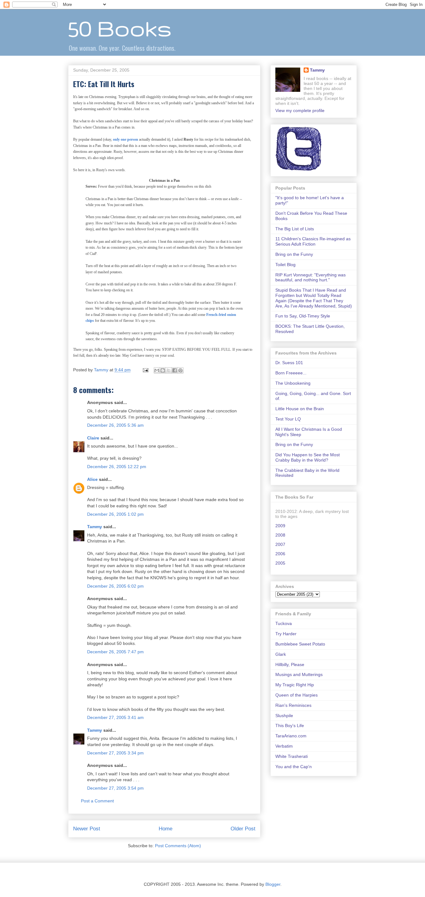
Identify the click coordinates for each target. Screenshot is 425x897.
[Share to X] (169, 370)
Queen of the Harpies (296, 695)
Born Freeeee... (290, 372)
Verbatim (284, 746)
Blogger (272, 884)
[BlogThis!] (163, 370)
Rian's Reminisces (293, 705)
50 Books (119, 28)
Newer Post (86, 829)
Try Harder (286, 633)
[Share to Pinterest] (180, 370)
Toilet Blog (285, 264)
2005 (280, 563)
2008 (280, 535)
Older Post (243, 829)
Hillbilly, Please (289, 664)
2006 (280, 553)
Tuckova (283, 623)
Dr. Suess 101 (289, 362)
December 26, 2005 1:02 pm (115, 514)
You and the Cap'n (293, 766)
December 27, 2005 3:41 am (115, 717)
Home (165, 829)
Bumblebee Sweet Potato (300, 643)
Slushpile (284, 715)
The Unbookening (293, 383)
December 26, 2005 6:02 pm (115, 586)
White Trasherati (291, 756)
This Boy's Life (289, 725)
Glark (280, 654)
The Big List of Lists (294, 228)
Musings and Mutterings (299, 674)
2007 (280, 544)
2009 (280, 525)
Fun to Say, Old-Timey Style (302, 315)
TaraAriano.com (290, 735)
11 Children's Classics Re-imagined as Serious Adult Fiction (313, 241)
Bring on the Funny (294, 254)
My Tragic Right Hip (294, 684)
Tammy (94, 526)
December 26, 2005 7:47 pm (115, 651)
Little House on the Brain (299, 408)
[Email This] (157, 370)
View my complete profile (300, 110)
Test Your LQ (288, 418)
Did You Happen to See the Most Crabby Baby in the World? (307, 457)
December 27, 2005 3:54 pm (115, 788)
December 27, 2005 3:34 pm (115, 752)
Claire (93, 437)
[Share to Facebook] (174, 370)
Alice (92, 479)
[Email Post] (145, 369)
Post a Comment (97, 800)
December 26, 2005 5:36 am (115, 425)
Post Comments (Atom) (178, 845)
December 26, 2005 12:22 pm (116, 466)
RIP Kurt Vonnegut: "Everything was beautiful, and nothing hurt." (310, 277)
